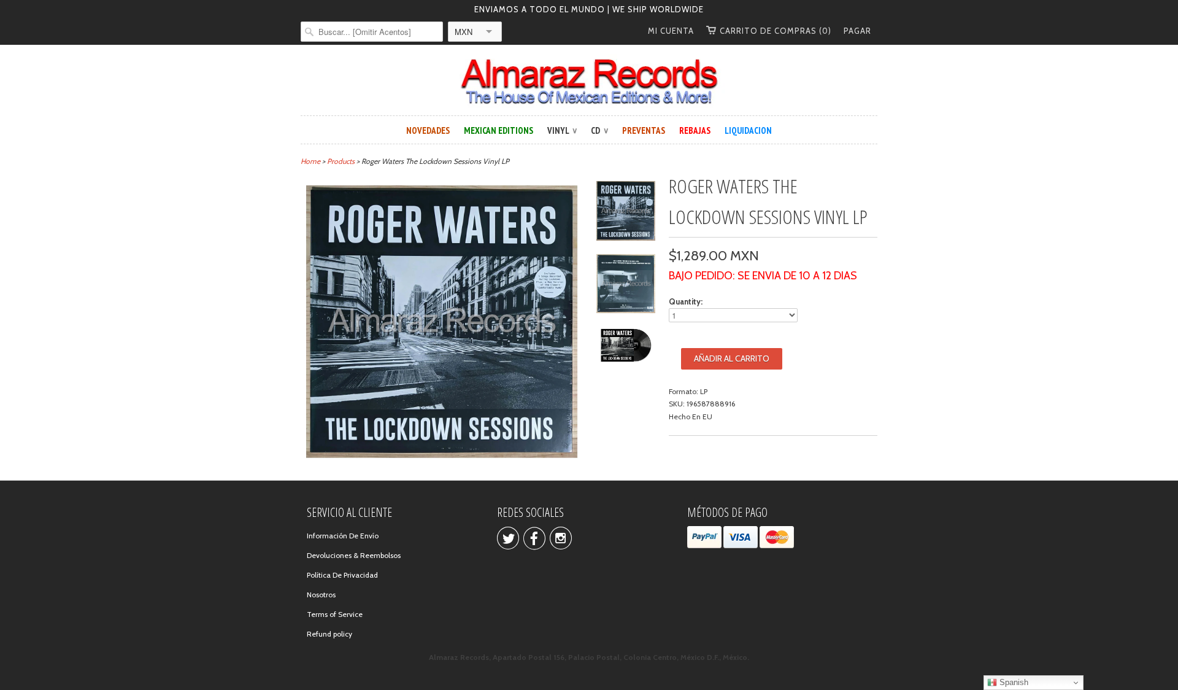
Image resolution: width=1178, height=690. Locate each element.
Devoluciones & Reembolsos (354, 555)
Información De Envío (343, 535)
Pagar (857, 31)
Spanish (1012, 682)
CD (599, 130)
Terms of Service (335, 614)
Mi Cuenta (671, 31)
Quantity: (686, 301)
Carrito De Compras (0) (775, 31)
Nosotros (321, 594)
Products (341, 161)
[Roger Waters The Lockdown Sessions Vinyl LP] (625, 213)
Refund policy (329, 633)
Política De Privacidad (342, 575)
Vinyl (562, 130)
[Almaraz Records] (589, 81)
